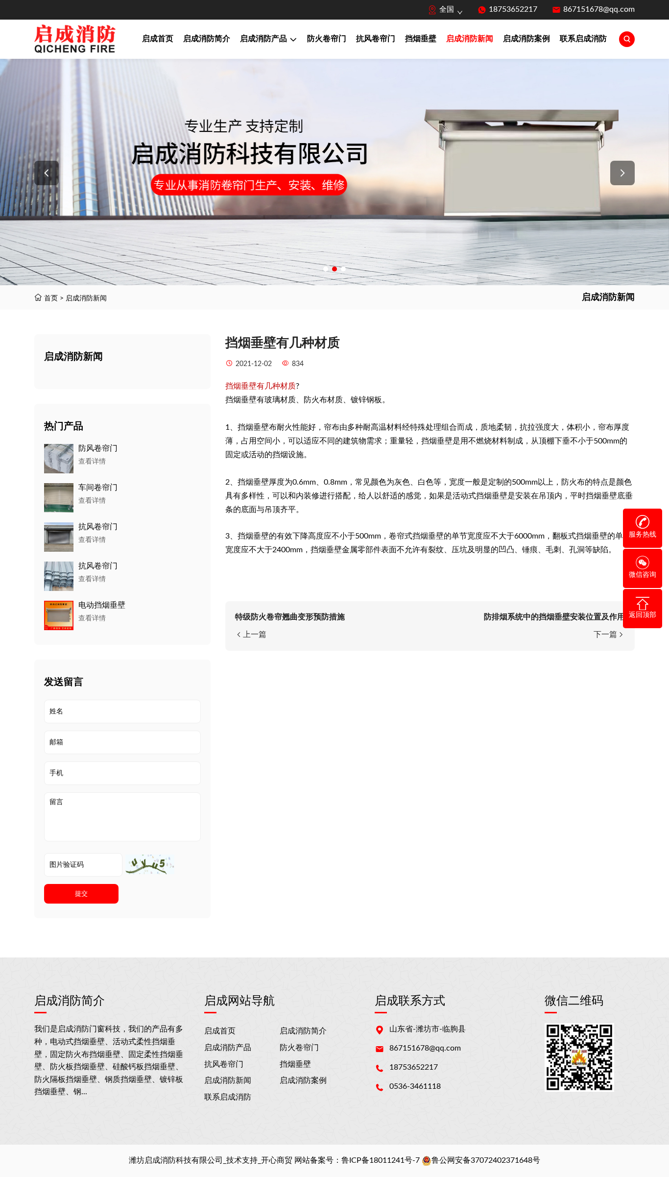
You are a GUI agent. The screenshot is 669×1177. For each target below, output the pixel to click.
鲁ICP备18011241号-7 (380, 1160)
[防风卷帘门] (58, 458)
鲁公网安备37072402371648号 (485, 1160)
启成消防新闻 (469, 39)
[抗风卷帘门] (58, 537)
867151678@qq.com (599, 9)
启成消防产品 (263, 39)
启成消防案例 (526, 39)
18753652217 (513, 9)
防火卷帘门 (326, 39)
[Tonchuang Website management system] (75, 39)
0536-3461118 (415, 1086)
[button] (46, 173)
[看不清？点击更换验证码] (149, 864)
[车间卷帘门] (58, 498)
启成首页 (157, 39)
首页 (51, 298)
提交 (81, 893)
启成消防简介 (206, 39)
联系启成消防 (583, 39)
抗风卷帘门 (375, 39)
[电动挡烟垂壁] (58, 615)
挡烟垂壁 (420, 39)
